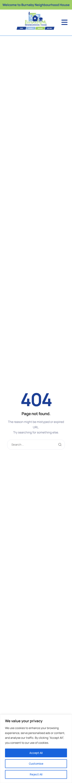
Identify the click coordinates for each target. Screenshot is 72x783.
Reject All (36, 774)
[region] (36, 748)
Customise (36, 763)
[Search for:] (36, 445)
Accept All (36, 753)
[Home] (29, 21)
